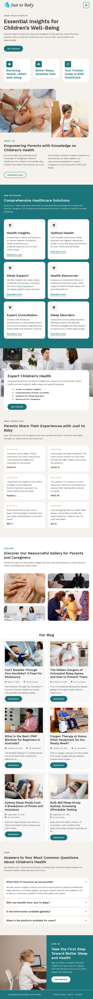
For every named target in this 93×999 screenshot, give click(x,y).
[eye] (38, 64)
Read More (13, 699)
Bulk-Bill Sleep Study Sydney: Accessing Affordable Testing (65, 806)
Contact (78, 994)
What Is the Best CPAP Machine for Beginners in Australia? (22, 740)
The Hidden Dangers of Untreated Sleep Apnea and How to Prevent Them (68, 673)
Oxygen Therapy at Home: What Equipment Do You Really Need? (68, 740)
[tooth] (10, 225)
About (70, 994)
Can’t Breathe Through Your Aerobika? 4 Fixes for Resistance (23, 673)
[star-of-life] (9, 64)
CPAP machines (24, 286)
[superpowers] (68, 64)
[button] (13, 49)
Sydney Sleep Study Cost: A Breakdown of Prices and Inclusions (24, 806)
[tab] (46, 887)
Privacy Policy (59, 994)
